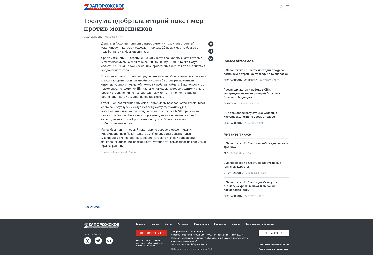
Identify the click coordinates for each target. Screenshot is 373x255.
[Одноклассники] (210, 44)
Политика (230, 103)
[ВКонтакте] (210, 58)
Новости (154, 224)
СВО (226, 153)
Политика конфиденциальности (274, 249)
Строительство (233, 173)
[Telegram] (210, 51)
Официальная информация (260, 224)
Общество (250, 80)
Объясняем (220, 224)
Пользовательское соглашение (274, 244)
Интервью (183, 224)
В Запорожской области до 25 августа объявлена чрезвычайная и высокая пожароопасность (250, 186)
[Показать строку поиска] (281, 7)
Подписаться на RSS (151, 233)
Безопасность (93, 36)
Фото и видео (201, 224)
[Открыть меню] (287, 7)
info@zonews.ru (199, 244)
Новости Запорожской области (119, 152)
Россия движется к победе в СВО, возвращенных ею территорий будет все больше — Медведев (252, 93)
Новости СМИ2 (92, 207)
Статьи (168, 224)
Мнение (236, 224)
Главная (140, 224)
